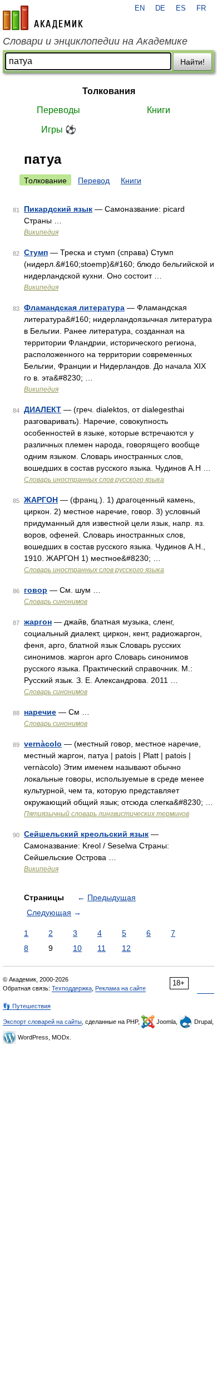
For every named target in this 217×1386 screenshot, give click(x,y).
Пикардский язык (58, 208)
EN (140, 8)
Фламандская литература (74, 307)
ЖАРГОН (41, 499)
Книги (158, 110)
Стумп (36, 252)
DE (160, 8)
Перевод (94, 180)
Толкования (108, 91)
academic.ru (43, 18)
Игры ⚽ (58, 129)
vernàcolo (43, 743)
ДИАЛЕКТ (42, 409)
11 (101, 948)
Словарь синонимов (55, 602)
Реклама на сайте (120, 988)
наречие (40, 711)
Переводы (58, 110)
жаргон (38, 621)
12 (126, 948)
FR (201, 8)
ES (181, 8)
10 (77, 948)
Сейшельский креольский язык (86, 833)
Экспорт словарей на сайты (42, 1021)
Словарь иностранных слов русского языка (94, 480)
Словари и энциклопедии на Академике (95, 41)
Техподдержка (72, 988)
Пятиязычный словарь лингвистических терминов (106, 814)
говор (35, 589)
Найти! (192, 61)
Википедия (41, 232)
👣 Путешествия (27, 1006)
